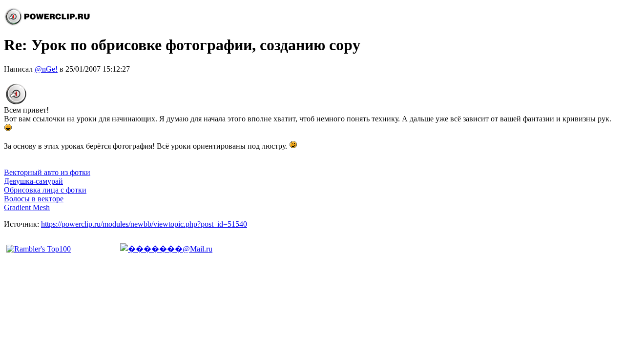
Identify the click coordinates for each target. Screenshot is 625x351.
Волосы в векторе (33, 199)
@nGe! (46, 69)
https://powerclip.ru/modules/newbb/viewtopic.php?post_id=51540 (144, 224)
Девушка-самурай (33, 181)
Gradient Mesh (27, 207)
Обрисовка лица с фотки (45, 190)
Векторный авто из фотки (47, 172)
